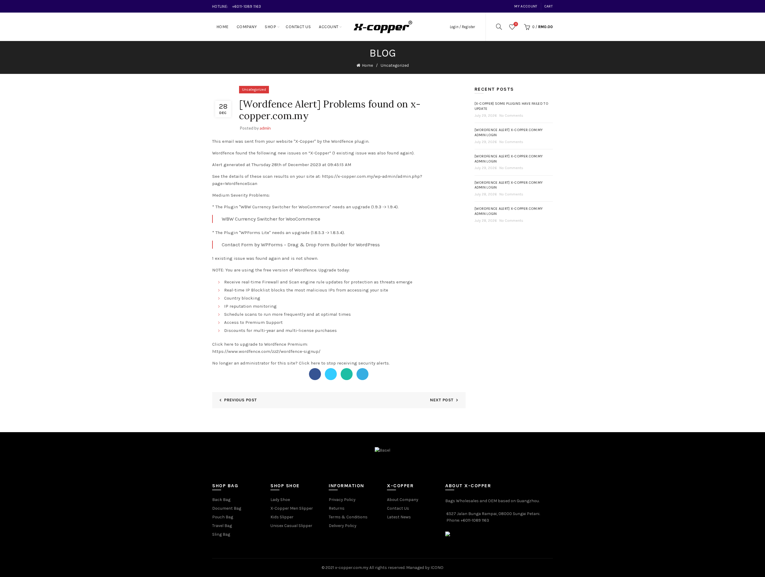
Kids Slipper (281, 517)
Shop (270, 26)
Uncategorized (395, 65)
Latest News (399, 517)
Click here (309, 363)
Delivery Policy (343, 525)
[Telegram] (362, 374)
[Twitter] (331, 374)
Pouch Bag (222, 517)
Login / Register (462, 27)
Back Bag (221, 499)
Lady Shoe (280, 499)
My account (525, 6)
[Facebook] (315, 374)
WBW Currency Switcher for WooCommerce (271, 219)
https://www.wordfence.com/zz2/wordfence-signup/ (266, 351)
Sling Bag (221, 534)
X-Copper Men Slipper (291, 508)
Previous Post (240, 400)
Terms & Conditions (348, 517)
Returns (337, 508)
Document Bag (226, 508)
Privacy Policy (342, 499)
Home (222, 26)
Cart (548, 6)
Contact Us (298, 26)
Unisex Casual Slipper (291, 525)
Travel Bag (222, 525)
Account (329, 26)
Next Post (441, 400)
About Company (402, 499)
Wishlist (516, 24)
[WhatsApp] (347, 374)
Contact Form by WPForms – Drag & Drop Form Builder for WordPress (301, 244)
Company (247, 26)
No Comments (511, 115)
